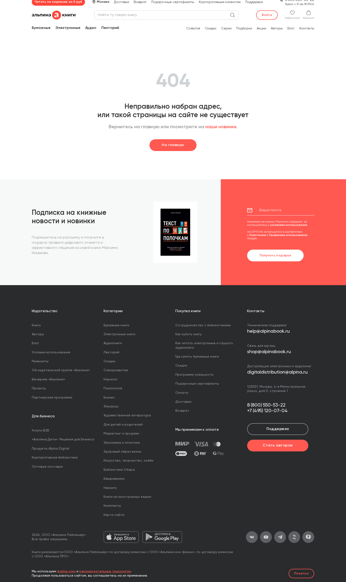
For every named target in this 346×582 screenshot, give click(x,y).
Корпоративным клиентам (220, 2)
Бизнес (109, 397)
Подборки (244, 28)
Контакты (306, 28)
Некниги (110, 488)
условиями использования (288, 225)
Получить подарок (275, 255)
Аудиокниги (113, 343)
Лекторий (110, 28)
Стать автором (278, 445)
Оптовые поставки (47, 466)
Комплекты (112, 505)
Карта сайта (114, 515)
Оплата (181, 393)
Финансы (111, 406)
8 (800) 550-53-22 (266, 405)
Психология (113, 388)
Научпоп (110, 379)
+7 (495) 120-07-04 (267, 411)
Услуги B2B (40, 430)
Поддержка (254, 2)
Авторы (277, 28)
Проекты (39, 388)
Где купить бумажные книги (197, 356)
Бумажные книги (116, 325)
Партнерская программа (52, 397)
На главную (173, 145)
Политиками (257, 235)
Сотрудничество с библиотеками (203, 325)
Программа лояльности (194, 374)
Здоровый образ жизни (122, 451)
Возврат (140, 2)
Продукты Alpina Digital (50, 448)
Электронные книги (119, 334)
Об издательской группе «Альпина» (61, 370)
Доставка (121, 2)
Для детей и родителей (123, 424)
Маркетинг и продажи (121, 433)
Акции (261, 28)
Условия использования (51, 352)
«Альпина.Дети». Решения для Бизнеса (63, 439)
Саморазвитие (116, 370)
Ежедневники (114, 478)
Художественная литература (127, 415)
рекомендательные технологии (105, 571)
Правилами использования (288, 235)
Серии (226, 28)
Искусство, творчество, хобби (128, 460)
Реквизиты (40, 361)
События (193, 28)
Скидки (210, 28)
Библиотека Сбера (119, 469)
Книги (36, 325)
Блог (291, 28)
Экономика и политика (122, 442)
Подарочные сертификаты (172, 2)
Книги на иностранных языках (127, 496)
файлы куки (66, 571)
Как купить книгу (188, 334)
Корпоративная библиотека (55, 457)
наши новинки (220, 127)
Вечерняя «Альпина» (48, 379)
